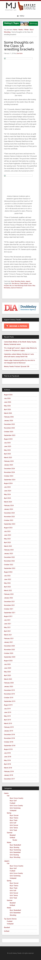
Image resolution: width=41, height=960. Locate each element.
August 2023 (8, 528)
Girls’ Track (13, 830)
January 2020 (8, 686)
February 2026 (9, 417)
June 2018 (7, 757)
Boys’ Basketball (15, 845)
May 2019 (7, 716)
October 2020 (8, 653)
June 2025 (7, 446)
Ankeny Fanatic (26, 6)
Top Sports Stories (10, 919)
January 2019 (8, 731)
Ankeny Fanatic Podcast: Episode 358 (16, 366)
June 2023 (7, 535)
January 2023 (8, 553)
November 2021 (9, 605)
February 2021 (9, 638)
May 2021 (7, 627)
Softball (12, 837)
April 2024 (7, 498)
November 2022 (9, 561)
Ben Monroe (15, 283)
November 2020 (9, 649)
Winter (9, 842)
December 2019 (9, 690)
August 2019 (8, 705)
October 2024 (8, 476)
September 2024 (9, 480)
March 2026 (8, 413)
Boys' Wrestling (15, 281)
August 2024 (8, 483)
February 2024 (9, 505)
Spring (9, 813)
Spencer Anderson (16, 287)
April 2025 (7, 454)
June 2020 (7, 668)
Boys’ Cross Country (16, 798)
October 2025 (8, 432)
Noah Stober (28, 285)
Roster (15, 840)
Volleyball (13, 810)
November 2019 (9, 694)
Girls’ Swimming (15, 808)
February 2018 (9, 771)
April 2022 (7, 587)
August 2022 (8, 572)
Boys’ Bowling (14, 847)
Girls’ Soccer (14, 825)
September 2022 (9, 568)
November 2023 (9, 517)
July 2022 (7, 576)
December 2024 (9, 468)
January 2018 (8, 775)
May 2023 (7, 539)
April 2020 (7, 675)
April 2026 (7, 409)
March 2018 (8, 768)
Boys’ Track (13, 820)
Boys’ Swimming (15, 850)
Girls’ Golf (13, 823)
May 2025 (7, 450)
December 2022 (9, 557)
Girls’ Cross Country (16, 805)
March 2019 (8, 723)
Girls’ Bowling (14, 855)
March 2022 (8, 590)
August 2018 (8, 749)
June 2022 (7, 579)
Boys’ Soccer (14, 815)
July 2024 (7, 487)
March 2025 (8, 457)
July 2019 (7, 709)
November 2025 (9, 428)
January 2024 (8, 509)
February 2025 (9, 461)
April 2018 (7, 764)
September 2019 (9, 701)
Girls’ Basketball (15, 852)
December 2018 (9, 734)
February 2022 (9, 594)
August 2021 (8, 616)
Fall (8, 796)
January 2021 (8, 642)
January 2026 (8, 420)
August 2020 (8, 661)
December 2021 (9, 601)
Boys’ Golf (13, 801)
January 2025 (8, 465)
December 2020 (9, 646)
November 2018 (9, 738)
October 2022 (8, 565)
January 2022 (8, 598)
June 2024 (7, 491)
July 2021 (7, 620)
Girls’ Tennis (14, 828)
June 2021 (7, 624)
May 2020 (7, 672)
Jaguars (27, 281)
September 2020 (9, 657)
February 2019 (9, 727)
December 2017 (9, 779)
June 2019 (7, 712)
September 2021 (9, 613)
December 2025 (9, 424)
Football (12, 803)
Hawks (23, 281)
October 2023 (8, 520)
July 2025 (7, 443)
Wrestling (13, 915)
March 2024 (8, 502)
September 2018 (9, 746)
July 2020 (7, 664)
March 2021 (8, 635)
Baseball (13, 835)
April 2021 (7, 631)
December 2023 (9, 513)
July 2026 (7, 398)
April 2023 (7, 542)
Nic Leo (12, 285)
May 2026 (7, 406)
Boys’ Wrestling (15, 857)
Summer (9, 833)
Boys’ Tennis (14, 818)
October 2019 (8, 698)
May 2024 (7, 494)
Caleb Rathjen (24, 283)
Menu (22, 16)
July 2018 (7, 753)
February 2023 (9, 550)
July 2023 (7, 531)
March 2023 (8, 546)
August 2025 (8, 439)
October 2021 (8, 609)
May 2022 (7, 583)
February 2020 (9, 683)
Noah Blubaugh (19, 285)
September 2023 (9, 524)
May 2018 (7, 760)
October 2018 (8, 742)
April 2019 (7, 720)
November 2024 (9, 472)
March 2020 (8, 679)
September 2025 (9, 435)
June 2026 (7, 402)
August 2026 (8, 395)
